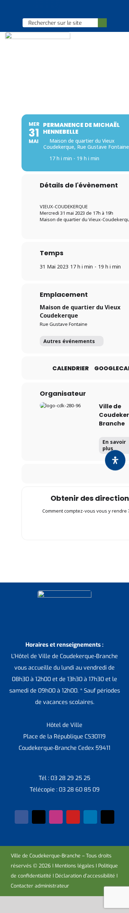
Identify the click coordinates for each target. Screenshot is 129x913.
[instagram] (56, 817)
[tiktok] (107, 817)
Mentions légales (74, 865)
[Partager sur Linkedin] (78, 473)
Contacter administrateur (40, 886)
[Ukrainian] (73, 9)
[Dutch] (45, 9)
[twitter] (39, 817)
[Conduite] (72, 526)
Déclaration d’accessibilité (85, 875)
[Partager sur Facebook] (49, 473)
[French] (64, 9)
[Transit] (86, 526)
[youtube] (73, 817)
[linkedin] (90, 817)
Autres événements (69, 341)
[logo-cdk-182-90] (37, 34)
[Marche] (100, 526)
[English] (55, 9)
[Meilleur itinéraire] (58, 526)
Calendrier (70, 368)
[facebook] (21, 817)
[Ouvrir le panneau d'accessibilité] (115, 460)
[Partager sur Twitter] (64, 473)
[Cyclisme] (114, 526)
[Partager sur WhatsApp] (92, 473)
